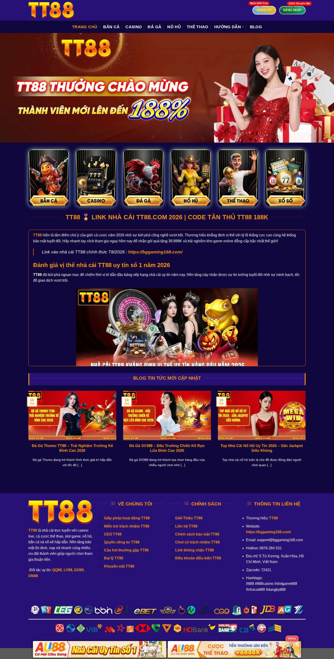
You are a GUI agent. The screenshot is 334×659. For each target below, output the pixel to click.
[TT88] (51, 10)
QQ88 (57, 570)
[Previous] (27, 434)
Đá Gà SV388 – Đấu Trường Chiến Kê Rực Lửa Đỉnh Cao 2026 (167, 448)
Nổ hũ (174, 27)
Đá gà (154, 27)
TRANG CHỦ (84, 27)
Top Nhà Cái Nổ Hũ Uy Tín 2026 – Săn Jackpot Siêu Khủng (261, 448)
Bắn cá (111, 27)
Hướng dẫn (227, 27)
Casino (133, 27)
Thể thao (197, 27)
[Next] (306, 434)
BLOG (256, 27)
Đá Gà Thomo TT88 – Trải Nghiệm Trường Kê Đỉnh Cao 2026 (72, 448)
